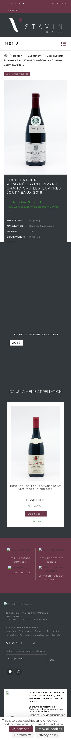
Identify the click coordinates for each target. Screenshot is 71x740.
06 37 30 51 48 (14, 620)
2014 (16, 343)
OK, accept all (21, 729)
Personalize (23, 735)
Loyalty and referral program (19, 631)
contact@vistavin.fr (36, 620)
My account (59, 3)
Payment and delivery (27, 627)
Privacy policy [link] (48, 735)
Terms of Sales (53, 631)
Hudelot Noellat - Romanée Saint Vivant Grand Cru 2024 (35, 487)
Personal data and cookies (32, 635)
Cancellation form (54, 635)
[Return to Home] (5, 55)
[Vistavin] (35, 24)
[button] (8, 465)
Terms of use (12, 635)
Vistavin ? (10, 627)
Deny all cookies (49, 729)
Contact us (40, 631)
